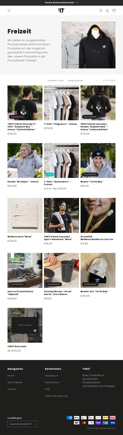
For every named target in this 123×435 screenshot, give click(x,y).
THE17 (96, 428)
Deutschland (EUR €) (20, 424)
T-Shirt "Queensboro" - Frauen (57, 183)
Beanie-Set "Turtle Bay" (95, 291)
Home (11, 375)
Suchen (12, 389)
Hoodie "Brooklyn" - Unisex (23, 181)
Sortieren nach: (56, 80)
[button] (9, 10)
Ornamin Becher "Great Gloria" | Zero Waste (58, 293)
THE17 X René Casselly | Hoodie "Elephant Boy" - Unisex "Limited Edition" (94, 127)
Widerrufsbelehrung (56, 396)
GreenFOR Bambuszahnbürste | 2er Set (97, 238)
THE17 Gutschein (17, 346)
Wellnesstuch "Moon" (20, 236)
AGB (47, 389)
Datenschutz (52, 382)
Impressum (51, 375)
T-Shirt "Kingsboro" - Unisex (60, 124)
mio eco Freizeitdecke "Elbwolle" (20, 293)
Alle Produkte (15, 382)
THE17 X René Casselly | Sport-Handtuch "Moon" (58, 238)
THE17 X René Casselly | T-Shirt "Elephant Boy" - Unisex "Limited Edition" (22, 127)
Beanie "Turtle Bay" (92, 181)
